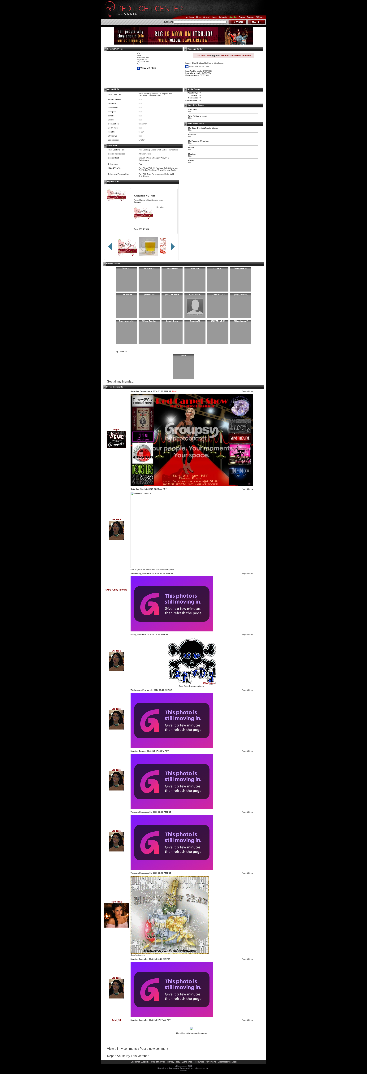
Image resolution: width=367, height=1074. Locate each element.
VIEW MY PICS (148, 68)
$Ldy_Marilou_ (241, 295)
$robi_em (195, 268)
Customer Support (139, 1062)
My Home (190, 17)
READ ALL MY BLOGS (198, 66)
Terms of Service (157, 1062)
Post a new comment (154, 1048)
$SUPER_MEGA (218, 321)
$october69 (195, 321)
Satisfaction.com (138, 955)
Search (206, 17)
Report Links (247, 391)
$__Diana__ (217, 268)
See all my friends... (120, 381)
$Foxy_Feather (149, 321)
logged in (215, 55)
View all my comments (122, 1048)
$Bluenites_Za (241, 268)
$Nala (183, 356)
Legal (233, 1062)
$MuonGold (149, 295)
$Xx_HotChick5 (172, 295)
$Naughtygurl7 (241, 321)
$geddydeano (172, 321)
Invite (214, 17)
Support (250, 17)
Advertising (211, 1062)
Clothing (233, 17)
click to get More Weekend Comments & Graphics (152, 569)
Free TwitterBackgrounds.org (191, 686)
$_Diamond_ (195, 295)
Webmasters (224, 1062)
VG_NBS (151, 195)
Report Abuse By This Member (128, 1056)
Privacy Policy (173, 1062)
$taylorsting (172, 268)
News (198, 17)
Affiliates (260, 17)
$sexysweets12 (126, 321)
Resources (199, 1062)
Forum (242, 17)
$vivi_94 (126, 268)
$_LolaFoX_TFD (218, 295)
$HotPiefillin (126, 295)
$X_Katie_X (149, 268)
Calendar (223, 17)
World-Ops (187, 1062)
